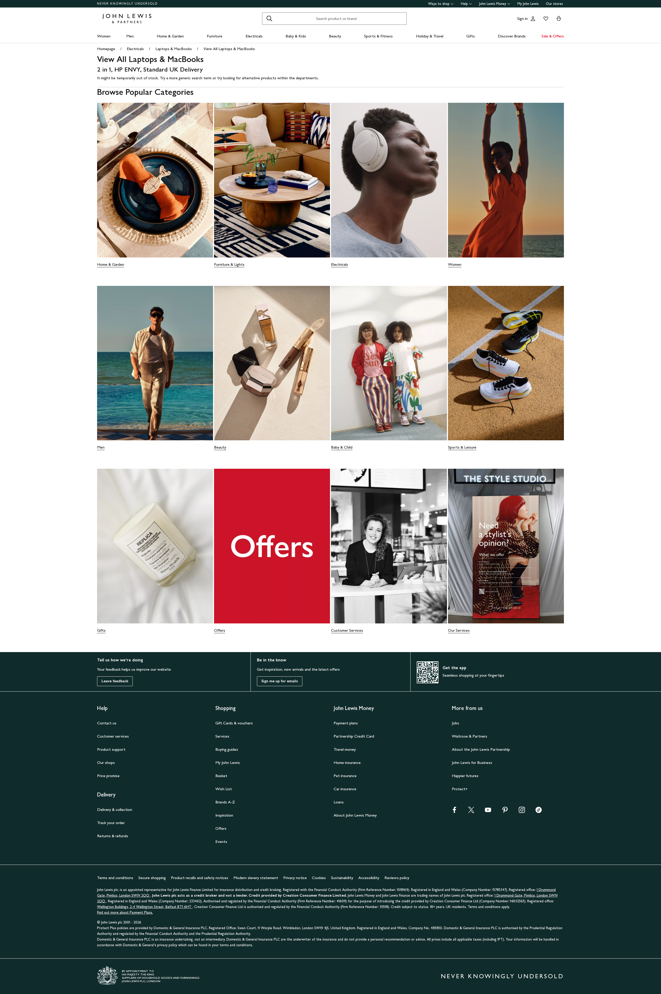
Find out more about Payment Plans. (125, 912)
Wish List (223, 788)
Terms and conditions (115, 877)
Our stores (554, 4)
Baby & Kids (296, 36)
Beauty (335, 36)
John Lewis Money (492, 4)
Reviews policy (396, 877)
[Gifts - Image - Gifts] (155, 546)
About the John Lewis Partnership (481, 749)
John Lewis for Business (472, 762)
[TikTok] (539, 811)
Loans (339, 802)
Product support (111, 749)
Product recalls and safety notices (199, 877)
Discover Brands (512, 36)
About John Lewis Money (355, 815)
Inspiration (224, 815)
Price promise (108, 775)
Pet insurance (345, 775)
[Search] (269, 18)
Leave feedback (114, 681)
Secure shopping (152, 877)
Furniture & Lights (229, 264)
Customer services (113, 736)
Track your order (111, 822)
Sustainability (342, 877)
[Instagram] (522, 811)
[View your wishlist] (545, 18)
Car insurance (345, 788)
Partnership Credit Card (354, 736)
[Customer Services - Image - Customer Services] (389, 546)
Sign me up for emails (279, 681)
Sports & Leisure (462, 447)
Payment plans (346, 723)
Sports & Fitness (378, 36)
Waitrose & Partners (469, 736)
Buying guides (226, 749)
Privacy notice (295, 877)
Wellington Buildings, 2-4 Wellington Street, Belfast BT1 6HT (144, 907)
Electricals (254, 36)
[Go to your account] (533, 18)
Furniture (214, 36)
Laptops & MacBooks (173, 48)
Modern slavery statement (255, 877)
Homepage (106, 48)
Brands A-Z (225, 802)
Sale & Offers (552, 36)
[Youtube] (488, 811)
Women (104, 36)
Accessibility (368, 877)
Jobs (455, 723)
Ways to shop (439, 4)
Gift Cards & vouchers (234, 723)
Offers (219, 630)
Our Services (459, 630)
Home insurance (347, 762)
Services (222, 736)
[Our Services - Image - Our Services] (506, 546)
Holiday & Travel (429, 36)
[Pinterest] (505, 811)
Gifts (470, 36)
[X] (471, 811)
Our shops (106, 762)
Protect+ (460, 788)
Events (221, 841)
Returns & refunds (112, 835)
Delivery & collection (114, 809)
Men (130, 36)
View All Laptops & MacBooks (229, 48)
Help (464, 4)
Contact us (106, 723)
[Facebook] (454, 811)
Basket (221, 775)
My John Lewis (528, 4)
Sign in (522, 18)
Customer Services (347, 630)
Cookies (319, 877)
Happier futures (465, 775)
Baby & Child (341, 447)
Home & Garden (170, 36)
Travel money (345, 749)
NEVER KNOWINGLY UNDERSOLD (127, 3)
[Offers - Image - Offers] (272, 546)
